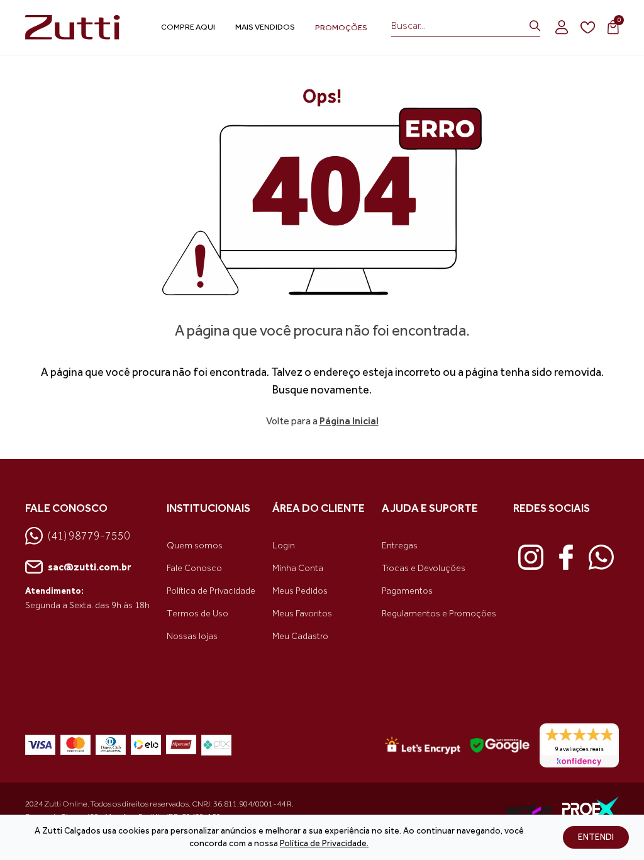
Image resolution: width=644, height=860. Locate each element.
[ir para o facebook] (566, 557)
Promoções (341, 27)
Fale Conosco (194, 568)
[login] (561, 27)
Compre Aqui (188, 26)
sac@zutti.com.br (89, 567)
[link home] (75, 27)
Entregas (400, 545)
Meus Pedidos (300, 591)
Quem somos (195, 545)
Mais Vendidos (265, 26)
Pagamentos (407, 591)
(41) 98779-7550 (89, 536)
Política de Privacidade (211, 591)
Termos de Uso (197, 613)
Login (283, 545)
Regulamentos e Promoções (439, 613)
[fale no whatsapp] (601, 557)
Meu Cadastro (300, 636)
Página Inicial (349, 421)
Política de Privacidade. (324, 843)
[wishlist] (587, 27)
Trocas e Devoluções (423, 568)
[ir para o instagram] (530, 557)
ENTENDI (596, 837)
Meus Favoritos (302, 613)
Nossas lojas (192, 636)
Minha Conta (297, 568)
